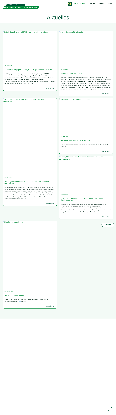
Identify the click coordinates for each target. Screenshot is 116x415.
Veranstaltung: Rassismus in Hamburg (76, 140)
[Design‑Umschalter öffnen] (110, 409)
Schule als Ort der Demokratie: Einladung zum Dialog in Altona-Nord (27, 182)
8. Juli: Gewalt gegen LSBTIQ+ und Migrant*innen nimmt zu (28, 70)
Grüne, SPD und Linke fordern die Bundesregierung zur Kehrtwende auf (83, 199)
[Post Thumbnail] (30, 47)
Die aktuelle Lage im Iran (14, 295)
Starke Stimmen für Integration (73, 73)
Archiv (108, 225)
